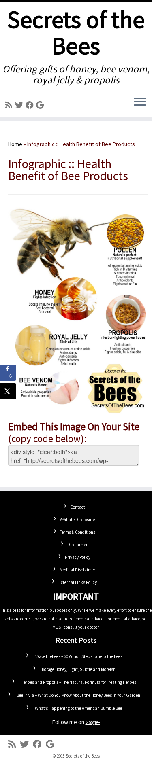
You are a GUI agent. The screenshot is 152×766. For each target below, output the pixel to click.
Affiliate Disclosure (77, 519)
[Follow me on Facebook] (31, 105)
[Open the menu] (140, 102)
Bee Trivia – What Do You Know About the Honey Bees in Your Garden (78, 695)
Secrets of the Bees (76, 32)
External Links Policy (77, 582)
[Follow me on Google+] (41, 105)
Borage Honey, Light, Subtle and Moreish (79, 669)
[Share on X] (8, 391)
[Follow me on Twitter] (20, 105)
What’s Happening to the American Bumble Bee (78, 708)
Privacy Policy (77, 557)
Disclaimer (77, 544)
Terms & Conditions (77, 532)
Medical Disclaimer (77, 570)
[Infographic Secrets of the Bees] (78, 310)
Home (15, 144)
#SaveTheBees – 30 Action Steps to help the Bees (78, 656)
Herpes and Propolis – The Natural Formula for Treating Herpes (78, 682)
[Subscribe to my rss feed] (10, 105)
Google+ (93, 722)
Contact (77, 507)
